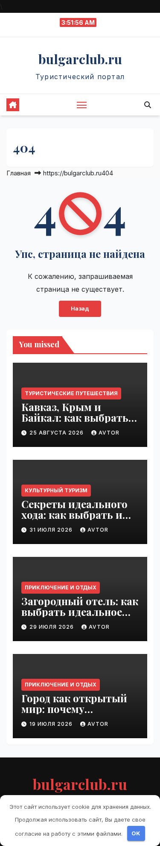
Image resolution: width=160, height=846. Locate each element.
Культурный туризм (56, 490)
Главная (18, 173)
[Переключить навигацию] (82, 105)
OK (135, 833)
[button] (147, 105)
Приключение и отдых (60, 587)
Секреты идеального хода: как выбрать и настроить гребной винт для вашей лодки (79, 520)
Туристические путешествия (71, 393)
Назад (80, 308)
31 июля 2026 (51, 530)
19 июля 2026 (51, 724)
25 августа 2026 (57, 432)
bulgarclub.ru (80, 59)
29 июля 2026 (52, 627)
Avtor (109, 432)
